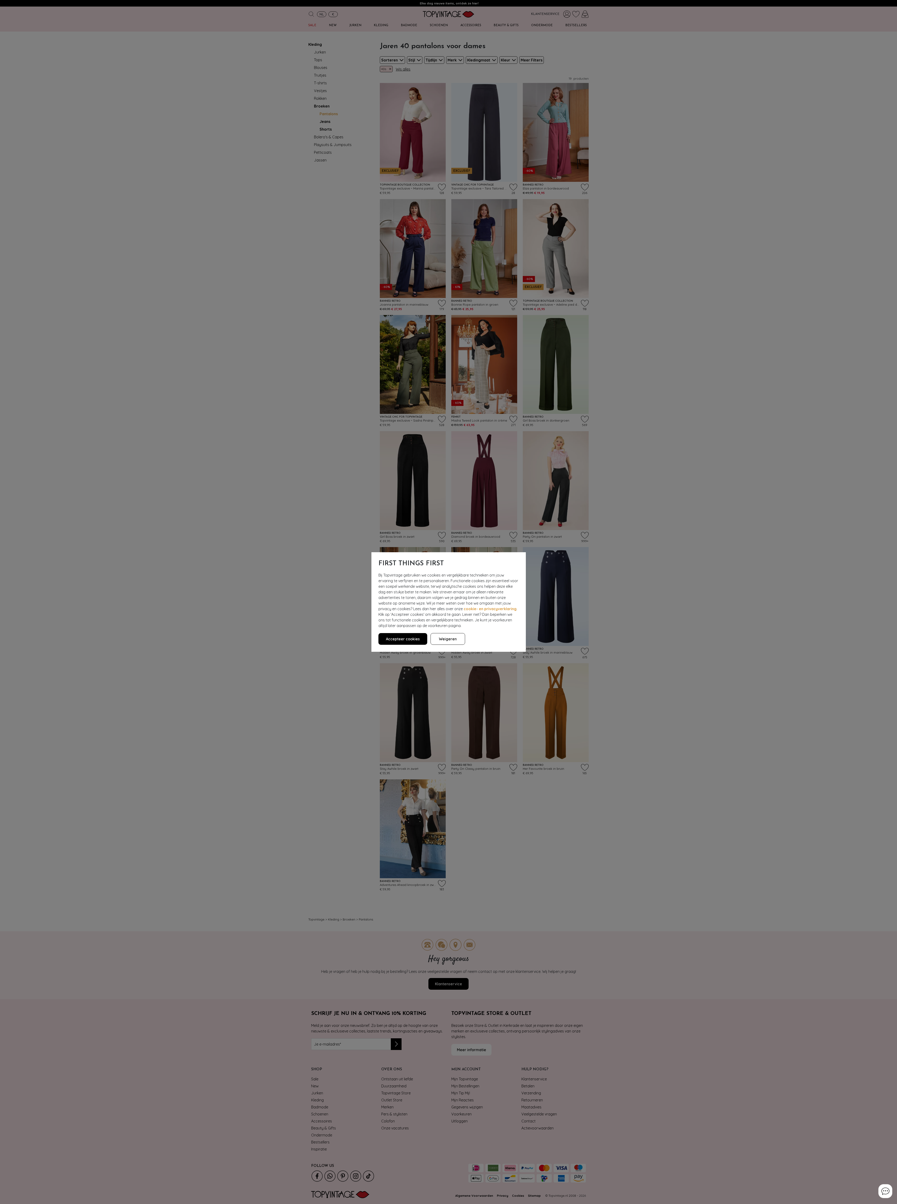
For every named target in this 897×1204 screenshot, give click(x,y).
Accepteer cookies (403, 639)
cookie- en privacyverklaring (490, 608)
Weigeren (448, 639)
